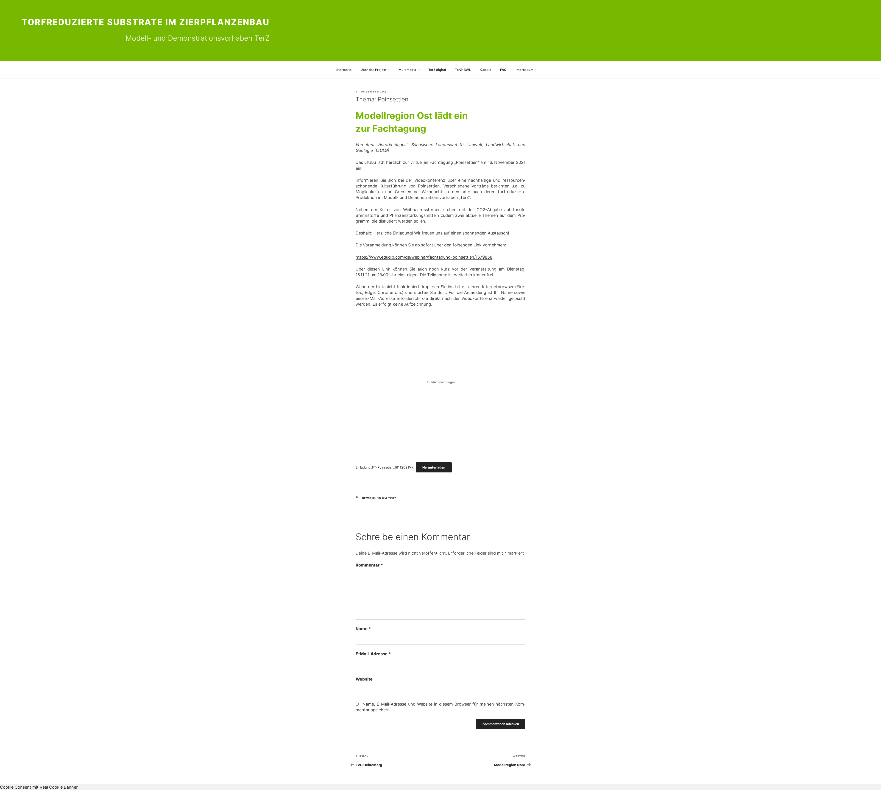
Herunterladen (433, 467)
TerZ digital (437, 70)
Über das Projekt (373, 70)
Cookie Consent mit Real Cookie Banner (39, 787)
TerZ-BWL (463, 70)
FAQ (503, 70)
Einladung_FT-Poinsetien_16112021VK (384, 467)
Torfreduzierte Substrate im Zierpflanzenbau (146, 22)
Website (364, 679)
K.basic (485, 70)
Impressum (524, 70)
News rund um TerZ (379, 498)
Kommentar (369, 565)
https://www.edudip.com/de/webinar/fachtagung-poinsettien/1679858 (424, 257)
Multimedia (407, 70)
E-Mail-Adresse (373, 653)
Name (363, 628)
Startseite (343, 70)
